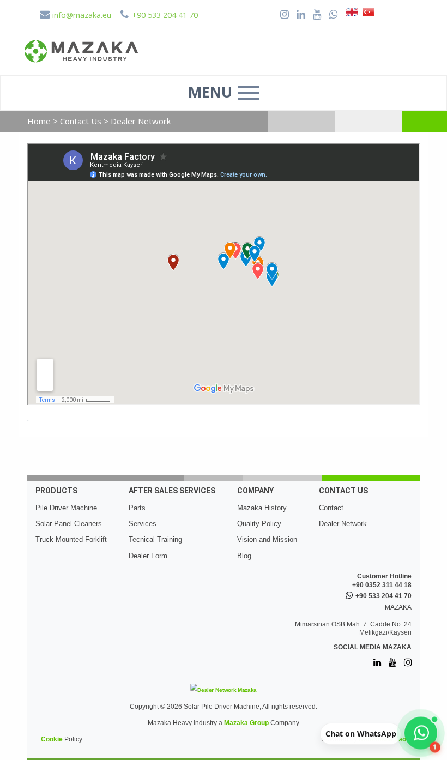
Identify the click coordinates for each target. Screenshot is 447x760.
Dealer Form (148, 556)
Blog (244, 556)
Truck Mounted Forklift (71, 539)
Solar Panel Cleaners (68, 524)
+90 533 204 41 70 (383, 596)
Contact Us (82, 121)
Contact (331, 508)
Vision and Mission (267, 539)
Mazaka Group (246, 723)
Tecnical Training (155, 539)
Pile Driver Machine (66, 508)
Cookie (52, 739)
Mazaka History (262, 508)
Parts (137, 508)
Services (142, 524)
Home (39, 121)
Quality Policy (259, 524)
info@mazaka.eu (80, 15)
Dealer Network (343, 524)
